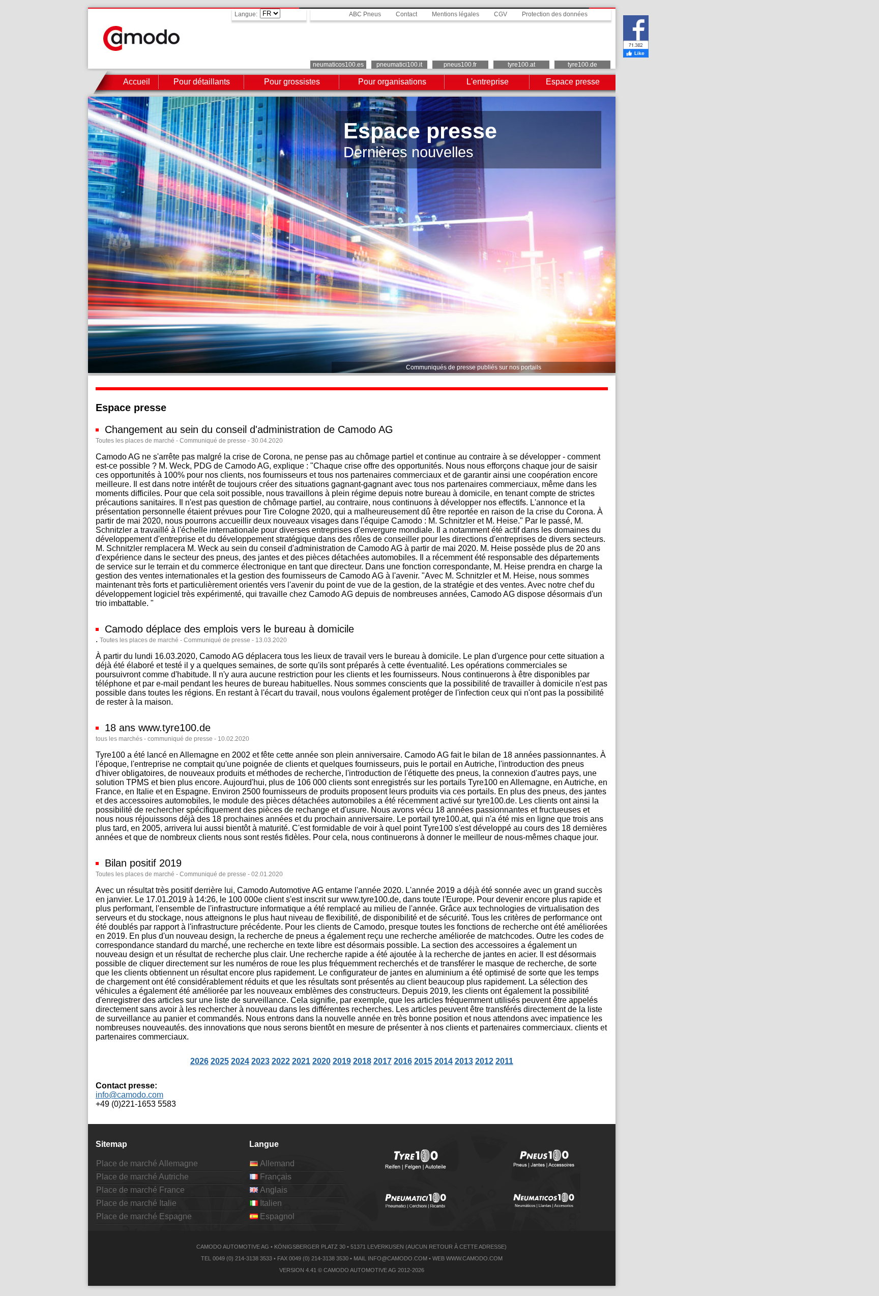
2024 (240, 1061)
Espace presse (573, 81)
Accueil (136, 81)
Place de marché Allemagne (147, 1163)
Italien (270, 1203)
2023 (260, 1061)
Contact (406, 14)
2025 (220, 1061)
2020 (321, 1061)
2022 (281, 1061)
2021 (301, 1061)
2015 (423, 1061)
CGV (500, 14)
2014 (443, 1061)
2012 (484, 1061)
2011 (504, 1061)
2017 (382, 1061)
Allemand (276, 1163)
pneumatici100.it (399, 64)
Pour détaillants (201, 81)
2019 (342, 1061)
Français (274, 1176)
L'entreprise (487, 81)
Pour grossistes (292, 81)
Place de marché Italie (136, 1203)
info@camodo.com (129, 1094)
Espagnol (276, 1216)
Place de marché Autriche (142, 1176)
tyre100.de (582, 64)
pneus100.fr (460, 64)
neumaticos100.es (338, 64)
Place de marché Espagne (144, 1216)
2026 (199, 1061)
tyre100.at (521, 64)
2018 (362, 1061)
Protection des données (555, 14)
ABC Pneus (365, 14)
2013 (464, 1061)
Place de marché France (140, 1190)
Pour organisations (392, 81)
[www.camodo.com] (141, 48)
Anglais (272, 1190)
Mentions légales (455, 14)
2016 (403, 1061)
